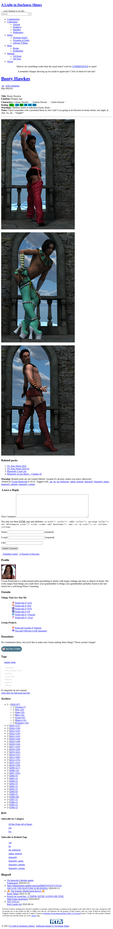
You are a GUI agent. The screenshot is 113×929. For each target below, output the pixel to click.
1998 (14, 797)
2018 (15, 744)
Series (10, 35)
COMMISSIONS (80, 66)
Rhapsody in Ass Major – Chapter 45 (24, 474)
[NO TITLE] (13, 901)
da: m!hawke (63, 481)
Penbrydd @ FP (22, 611)
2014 (15, 754)
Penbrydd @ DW (23, 606)
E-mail (4, 537)
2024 (15, 728)
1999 (14, 794)
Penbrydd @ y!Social (25, 614)
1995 (14, 805)
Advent (16, 24)
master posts (10, 662)
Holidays (17, 27)
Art (9, 828)
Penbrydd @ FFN (23, 609)
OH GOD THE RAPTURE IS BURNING (27, 888)
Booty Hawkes (15, 78)
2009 (15, 768)
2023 (15, 731)
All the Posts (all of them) (20, 824)
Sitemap (11, 53)
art (3, 86)
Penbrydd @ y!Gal (24, 617)
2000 (14, 791)
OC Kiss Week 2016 (16, 466)
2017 (15, 746)
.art (50, 481)
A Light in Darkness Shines (21, 5)
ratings (7, 685)
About (10, 61)
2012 (15, 760)
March (21, 720)
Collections (12, 22)
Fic (10, 831)
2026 (15, 704)
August (21, 707)
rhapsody (88, 481)
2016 (15, 749)
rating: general (76, 481)
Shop (9, 45)
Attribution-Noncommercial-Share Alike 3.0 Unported (62, 913)
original (8, 679)
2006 (14, 776)
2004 (14, 781)
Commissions (13, 19)
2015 (15, 752)
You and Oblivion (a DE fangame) (31, 631)
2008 (14, 770)
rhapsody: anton (101, 481)
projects (8, 682)
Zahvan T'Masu (20, 43)
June (20, 712)
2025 (15, 725)
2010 (15, 765)
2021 (15, 736)
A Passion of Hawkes (29, 554)
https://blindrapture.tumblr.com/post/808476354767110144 (34, 885)
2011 (15, 762)
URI (3, 543)
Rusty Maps (12, 893)
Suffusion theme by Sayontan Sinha (52, 926)
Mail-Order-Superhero (17, 899)
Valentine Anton (10, 554)
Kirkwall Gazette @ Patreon (28, 628)
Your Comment (8, 516)
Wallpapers (18, 32)
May (20, 715)
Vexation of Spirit (21, 40)
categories (9, 667)
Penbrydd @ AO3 (23, 603)
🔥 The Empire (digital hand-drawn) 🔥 (26, 891)
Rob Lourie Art (14, 904)
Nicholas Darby (20, 37)
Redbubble (18, 51)
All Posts (17, 56)
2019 (15, 741)
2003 (14, 783)
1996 (14, 802)
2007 (15, 773)
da (54, 481)
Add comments (12, 86)
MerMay (17, 29)
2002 (14, 786)
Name (4, 532)
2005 (14, 778)
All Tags (17, 59)
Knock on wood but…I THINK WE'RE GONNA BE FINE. (35, 896)
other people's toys (13, 670)
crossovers (9, 676)
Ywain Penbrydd (19, 481)
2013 (15, 757)
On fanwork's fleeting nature (20, 880)
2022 (15, 733)
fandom (8, 673)
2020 (15, 739)
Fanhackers (12, 883)
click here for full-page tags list (15, 693)
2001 (14, 789)
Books (16, 48)
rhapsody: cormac (27, 484)
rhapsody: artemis (9, 484)
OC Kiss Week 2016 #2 (18, 468)
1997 (14, 799)
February (22, 723)
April (20, 717)
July (20, 709)
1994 (14, 807)
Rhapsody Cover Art (16, 471)
